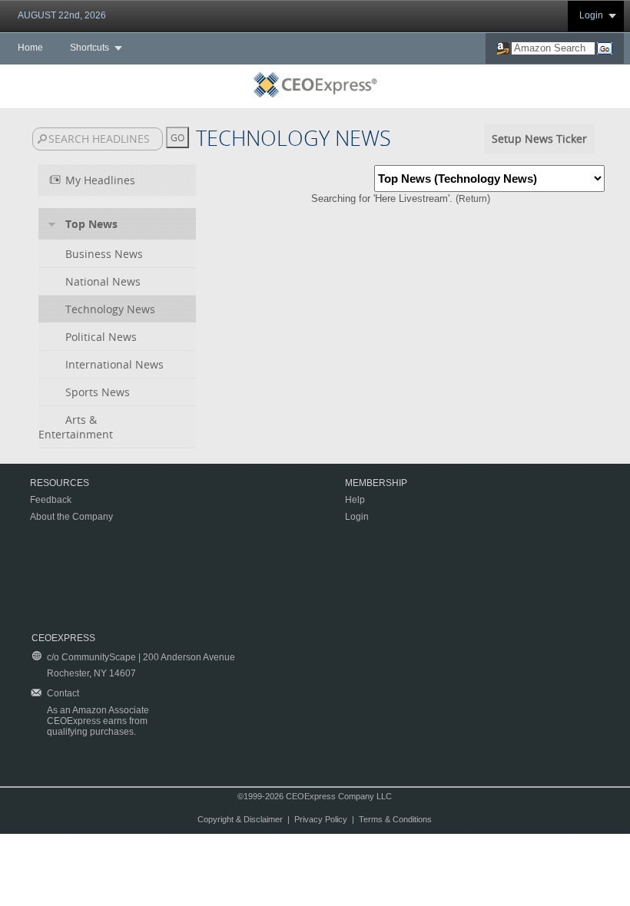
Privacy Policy (320, 819)
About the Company (71, 516)
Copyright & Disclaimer (240, 819)
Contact (63, 693)
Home (30, 47)
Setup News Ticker (539, 138)
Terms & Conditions (395, 819)
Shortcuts (89, 47)
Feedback (50, 499)
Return (473, 198)
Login (591, 15)
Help (355, 499)
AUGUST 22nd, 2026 (62, 15)
